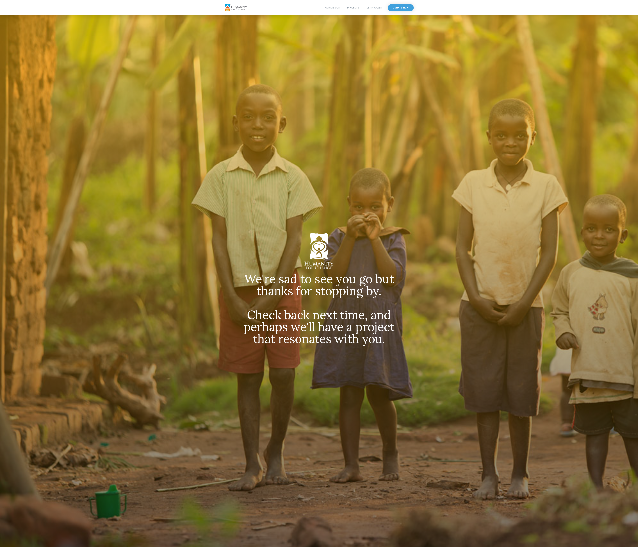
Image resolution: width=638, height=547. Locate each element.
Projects (353, 7)
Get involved (374, 7)
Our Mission (332, 7)
